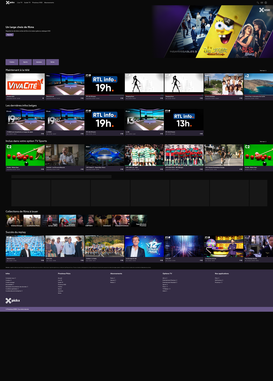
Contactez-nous (10, 278)
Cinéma (60, 286)
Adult (164, 291)
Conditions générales (11, 288)
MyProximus (218, 280)
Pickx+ (165, 286)
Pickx (216, 278)
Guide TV (60, 282)
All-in (164, 278)
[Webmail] (262, 3)
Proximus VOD (62, 284)
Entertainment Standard (169, 282)
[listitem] (14, 221)
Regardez (9, 34)
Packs (112, 278)
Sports (60, 288)
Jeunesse (60, 291)
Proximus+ (218, 282)
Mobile (112, 282)
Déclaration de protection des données (16, 286)
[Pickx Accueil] (13, 300)
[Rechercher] (258, 3)
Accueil (60, 278)
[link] (25, 86)
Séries (59, 293)
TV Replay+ (166, 288)
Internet (112, 280)
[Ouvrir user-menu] (266, 3)
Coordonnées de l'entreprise (13, 291)
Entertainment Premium (169, 280)
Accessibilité (9, 284)
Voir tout (262, 70)
